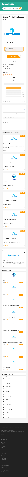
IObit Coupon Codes (4, 467)
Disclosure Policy (4, 458)
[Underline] (7, 118)
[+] (19, 117)
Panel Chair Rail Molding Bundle (10, 292)
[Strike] (8, 118)
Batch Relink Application (9, 219)
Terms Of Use (3, 455)
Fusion (5, 181)
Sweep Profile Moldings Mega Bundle (11, 330)
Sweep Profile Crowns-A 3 (10, 200)
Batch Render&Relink (8, 162)
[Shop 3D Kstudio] (14, 255)
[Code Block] (15, 118)
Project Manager (6, 367)
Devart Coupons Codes (5, 472)
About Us (3, 442)
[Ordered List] (10, 118)
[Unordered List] (11, 118)
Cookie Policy (3, 459)
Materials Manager (8, 144)
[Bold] (4, 118)
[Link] (16, 118)
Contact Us (3, 443)
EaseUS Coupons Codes (5, 469)
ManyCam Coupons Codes (6, 471)
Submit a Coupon (4, 444)
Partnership (3, 446)
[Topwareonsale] (8, 4)
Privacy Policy (3, 457)
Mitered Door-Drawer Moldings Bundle (11, 355)
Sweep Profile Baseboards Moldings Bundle (12, 342)
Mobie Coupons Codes (5, 470)
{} (17, 117)
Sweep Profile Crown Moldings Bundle (11, 305)
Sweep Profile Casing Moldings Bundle (11, 317)
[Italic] (5, 118)
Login (15, 0)
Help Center (3, 447)
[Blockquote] (13, 118)
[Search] (20, 8)
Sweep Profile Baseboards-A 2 (11, 238)
